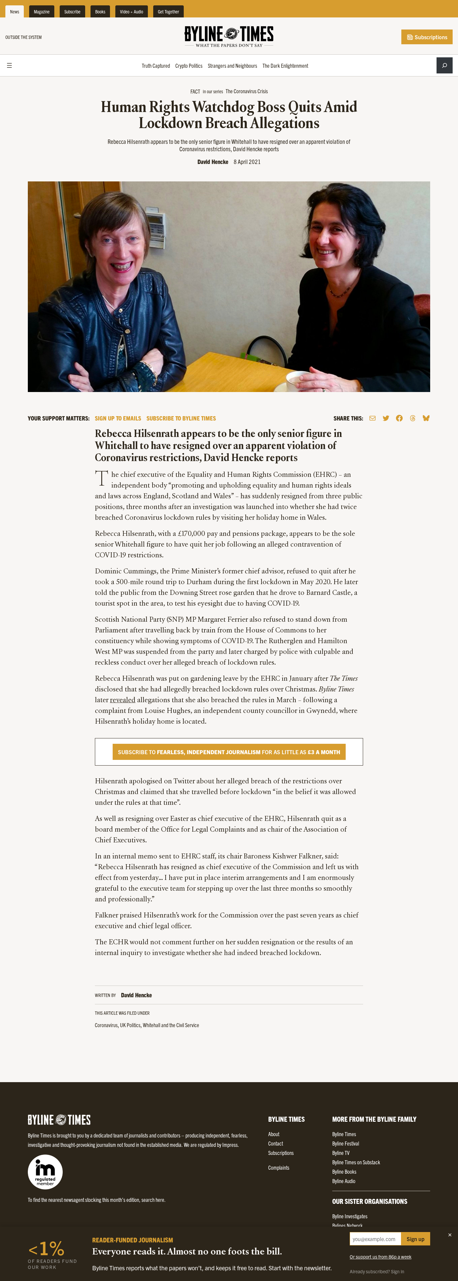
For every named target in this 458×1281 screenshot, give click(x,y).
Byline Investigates (349, 1216)
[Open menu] (9, 65)
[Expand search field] (445, 65)
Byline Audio (343, 1180)
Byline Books (344, 1171)
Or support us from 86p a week (380, 1257)
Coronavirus (106, 1024)
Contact (275, 1143)
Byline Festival (345, 1143)
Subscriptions (430, 37)
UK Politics (130, 1024)
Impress (230, 1144)
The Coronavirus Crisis (247, 91)
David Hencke (212, 161)
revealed (122, 700)
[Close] (450, 1234)
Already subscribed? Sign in (377, 1271)
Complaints (278, 1167)
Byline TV (340, 1152)
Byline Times (344, 1133)
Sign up (415, 1238)
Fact (195, 91)
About (273, 1133)
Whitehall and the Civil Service (171, 1024)
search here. (153, 1199)
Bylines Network (347, 1225)
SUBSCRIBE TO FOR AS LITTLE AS (229, 751)
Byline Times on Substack (356, 1162)
